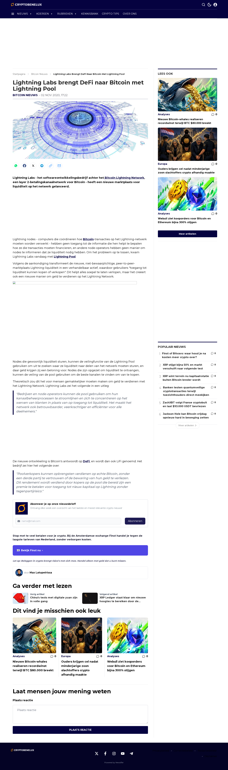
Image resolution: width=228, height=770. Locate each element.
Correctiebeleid (183, 750)
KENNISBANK (89, 13)
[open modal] (215, 5)
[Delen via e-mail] (59, 166)
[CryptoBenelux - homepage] (26, 4)
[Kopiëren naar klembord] (50, 166)
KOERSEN (42, 13)
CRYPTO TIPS (110, 13)
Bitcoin (88, 239)
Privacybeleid (160, 750)
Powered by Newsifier (114, 762)
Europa (66, 656)
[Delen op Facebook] (24, 166)
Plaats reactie (80, 729)
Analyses (19, 656)
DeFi (86, 461)
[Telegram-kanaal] (131, 753)
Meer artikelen (187, 233)
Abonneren (135, 521)
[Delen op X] (33, 166)
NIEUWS (22, 13)
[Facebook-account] (105, 753)
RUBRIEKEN (65, 13)
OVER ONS (130, 13)
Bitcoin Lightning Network (124, 177)
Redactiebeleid (207, 750)
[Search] (203, 5)
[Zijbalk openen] (13, 14)
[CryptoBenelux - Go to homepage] (22, 750)
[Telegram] (42, 166)
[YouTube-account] (123, 753)
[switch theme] (209, 4)
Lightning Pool (65, 256)
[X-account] (96, 753)
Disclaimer (210, 756)
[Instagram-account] (114, 753)
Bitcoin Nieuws (25, 95)
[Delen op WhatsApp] (16, 166)
